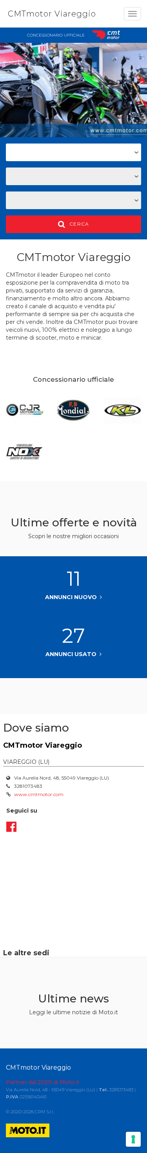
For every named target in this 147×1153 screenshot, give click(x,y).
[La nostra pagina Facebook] (11, 827)
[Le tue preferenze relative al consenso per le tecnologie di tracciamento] (133, 1139)
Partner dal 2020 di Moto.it (42, 1082)
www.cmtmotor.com (39, 794)
